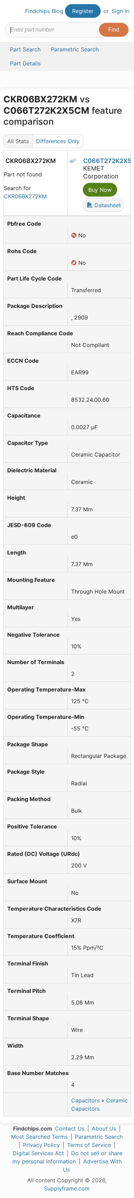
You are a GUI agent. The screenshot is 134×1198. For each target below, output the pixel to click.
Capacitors (85, 1100)
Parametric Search (99, 1136)
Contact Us (70, 1128)
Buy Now (100, 189)
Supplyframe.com (67, 1188)
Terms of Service (89, 1144)
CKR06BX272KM (25, 196)
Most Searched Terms (39, 1136)
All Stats (18, 141)
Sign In (120, 11)
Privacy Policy (41, 1144)
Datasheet (107, 205)
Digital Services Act (38, 1153)
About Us (104, 1128)
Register (82, 11)
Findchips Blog (44, 11)
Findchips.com (10, 11)
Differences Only (57, 141)
